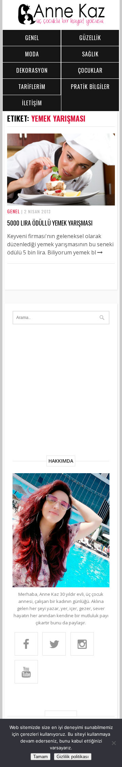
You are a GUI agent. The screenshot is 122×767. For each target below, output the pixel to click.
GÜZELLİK (90, 38)
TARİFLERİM (31, 87)
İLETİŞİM (32, 103)
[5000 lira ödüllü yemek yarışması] (61, 203)
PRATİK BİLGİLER (90, 87)
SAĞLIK (90, 54)
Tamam (40, 756)
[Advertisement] (61, 391)
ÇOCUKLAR (90, 70)
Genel (13, 211)
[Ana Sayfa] (61, 24)
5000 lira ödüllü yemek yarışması (50, 222)
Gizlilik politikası (73, 756)
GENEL (32, 38)
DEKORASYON (32, 70)
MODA (32, 54)
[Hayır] (113, 742)
